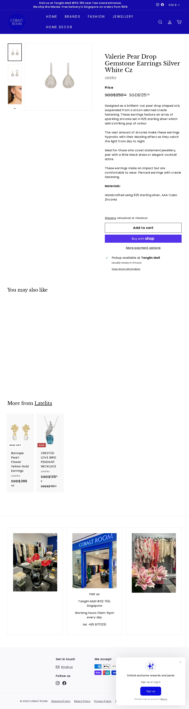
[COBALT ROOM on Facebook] (64, 683)
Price (109, 87)
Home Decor (59, 27)
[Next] (14, 107)
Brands (72, 16)
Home (51, 16)
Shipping (110, 218)
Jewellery (123, 16)
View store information (126, 269)
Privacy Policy (102, 701)
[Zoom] (58, 76)
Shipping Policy (61, 701)
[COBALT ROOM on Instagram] (58, 683)
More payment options (143, 248)
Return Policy (82, 701)
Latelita (110, 77)
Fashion (96, 16)
